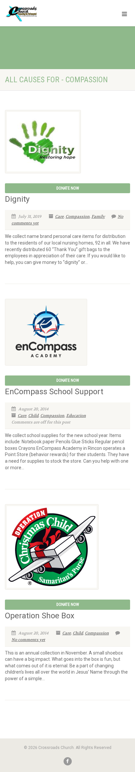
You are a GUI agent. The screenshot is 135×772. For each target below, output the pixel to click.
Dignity (17, 199)
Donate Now (67, 188)
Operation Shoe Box (39, 615)
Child (33, 415)
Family (98, 216)
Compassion (77, 216)
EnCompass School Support (54, 391)
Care (59, 216)
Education (76, 415)
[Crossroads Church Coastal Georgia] (45, 14)
